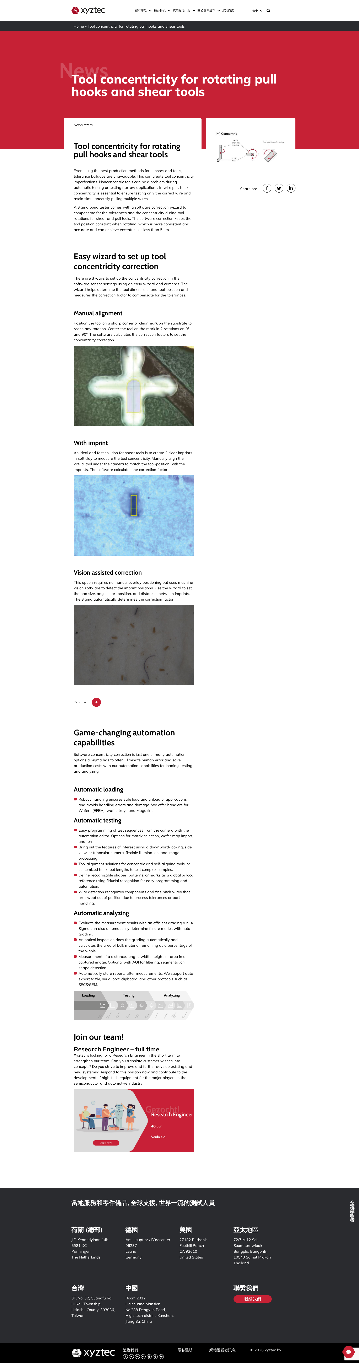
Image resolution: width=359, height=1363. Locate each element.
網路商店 (228, 10)
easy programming (162, 880)
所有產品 (141, 10)
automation (176, 754)
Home (79, 26)
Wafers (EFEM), (93, 810)
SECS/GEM (88, 984)
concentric (136, 864)
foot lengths (118, 869)
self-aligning (165, 864)
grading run (178, 923)
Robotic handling (94, 799)
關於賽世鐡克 (206, 10)
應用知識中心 (181, 10)
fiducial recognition (123, 880)
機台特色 (160, 10)
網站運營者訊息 (222, 1350)
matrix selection (145, 835)
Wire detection (91, 892)
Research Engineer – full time (116, 1049)
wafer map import (176, 835)
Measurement (91, 956)
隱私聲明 (185, 1350)
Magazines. (146, 810)
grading (139, 939)
